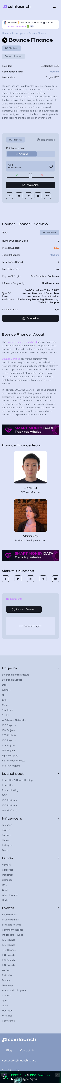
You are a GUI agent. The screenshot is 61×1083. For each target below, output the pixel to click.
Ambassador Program (14, 990)
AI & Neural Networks (14, 720)
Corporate (7, 869)
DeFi (4, 684)
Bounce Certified (11, 358)
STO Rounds (9, 949)
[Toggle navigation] (54, 6)
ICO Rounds (8, 944)
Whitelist (7, 1015)
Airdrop (6, 970)
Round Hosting (13, 56)
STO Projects (9, 735)
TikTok (5, 840)
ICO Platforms (9, 805)
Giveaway (7, 985)
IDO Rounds (8, 939)
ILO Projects (8, 745)
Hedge (5, 900)
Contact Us (27, 1050)
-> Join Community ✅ (18, 26)
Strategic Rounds (11, 924)
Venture (6, 864)
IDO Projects (9, 725)
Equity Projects (10, 755)
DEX (4, 795)
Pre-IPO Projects (11, 765)
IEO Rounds (8, 954)
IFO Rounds (8, 965)
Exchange (7, 879)
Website (33, 184)
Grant (5, 1005)
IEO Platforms (9, 810)
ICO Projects (9, 740)
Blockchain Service (12, 679)
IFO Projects (8, 750)
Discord (6, 850)
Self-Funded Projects (13, 760)
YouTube (6, 835)
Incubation (7, 785)
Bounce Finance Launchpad (22, 341)
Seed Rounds (9, 914)
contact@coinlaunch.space (19, 1060)
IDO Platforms (15, 139)
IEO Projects (8, 730)
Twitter (6, 829)
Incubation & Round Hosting (17, 780)
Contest (6, 995)
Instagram (7, 845)
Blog (9, 1050)
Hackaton (7, 1010)
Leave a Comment (26, 609)
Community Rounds (12, 929)
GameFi (6, 689)
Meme (5, 705)
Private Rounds (10, 919)
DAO (4, 884)
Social (5, 715)
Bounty (6, 980)
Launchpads (18, 33)
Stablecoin (7, 710)
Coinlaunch (16, 6)
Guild (4, 889)
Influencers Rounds (12, 934)
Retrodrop (7, 975)
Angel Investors (10, 895)
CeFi (4, 699)
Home (5, 33)
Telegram (7, 824)
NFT (4, 694)
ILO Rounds (8, 960)
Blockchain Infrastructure (15, 674)
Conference (8, 1020)
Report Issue (48, 139)
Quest (5, 1000)
